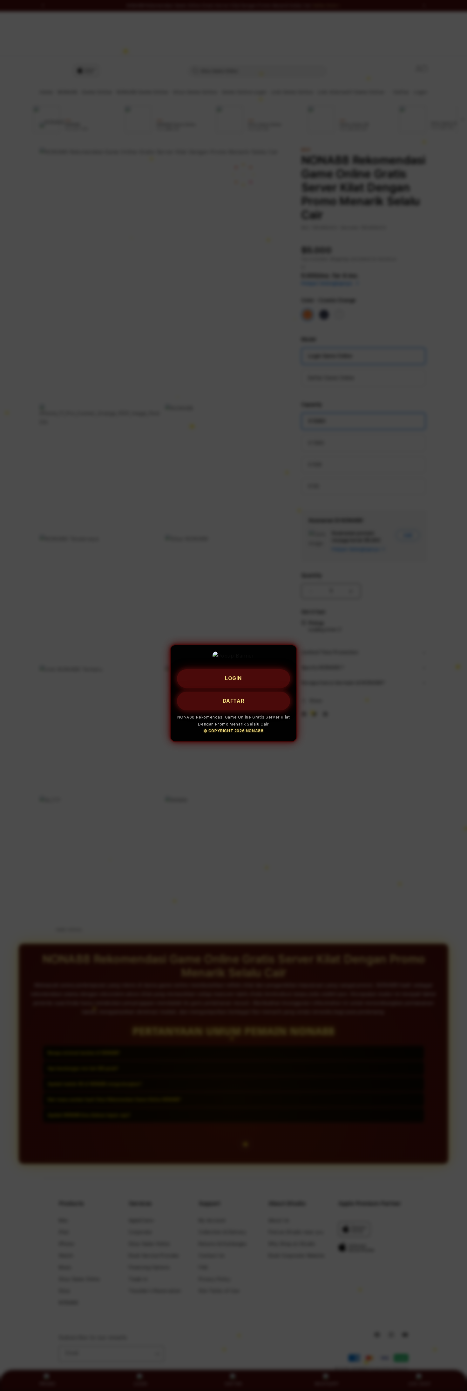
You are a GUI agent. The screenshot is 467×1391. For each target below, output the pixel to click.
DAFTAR (234, 701)
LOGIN (233, 678)
